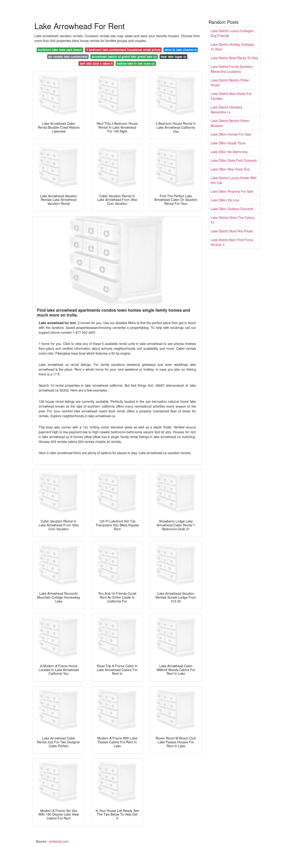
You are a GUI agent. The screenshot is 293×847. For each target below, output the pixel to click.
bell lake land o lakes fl (96, 63)
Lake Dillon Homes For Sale (231, 134)
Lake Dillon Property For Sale (232, 191)
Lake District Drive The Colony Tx (233, 220)
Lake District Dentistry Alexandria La (226, 109)
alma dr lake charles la (181, 49)
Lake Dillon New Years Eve (230, 169)
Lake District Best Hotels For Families (231, 96)
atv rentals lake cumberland (67, 56)
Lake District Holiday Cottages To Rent (232, 46)
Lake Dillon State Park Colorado (234, 160)
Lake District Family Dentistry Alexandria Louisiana (232, 69)
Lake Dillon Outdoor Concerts (232, 208)
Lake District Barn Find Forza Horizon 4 (232, 242)
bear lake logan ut (173, 56)
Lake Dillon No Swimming (229, 151)
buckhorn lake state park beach (60, 49)
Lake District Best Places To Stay (234, 58)
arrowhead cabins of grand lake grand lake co (124, 56)
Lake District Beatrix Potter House (230, 82)
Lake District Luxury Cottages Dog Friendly (232, 33)
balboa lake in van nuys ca (136, 63)
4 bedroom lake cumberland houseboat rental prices (123, 49)
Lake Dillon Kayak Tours (228, 143)
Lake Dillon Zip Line (225, 200)
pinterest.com (59, 841)
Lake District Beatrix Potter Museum (230, 123)
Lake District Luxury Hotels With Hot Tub (234, 180)
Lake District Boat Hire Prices (232, 231)
